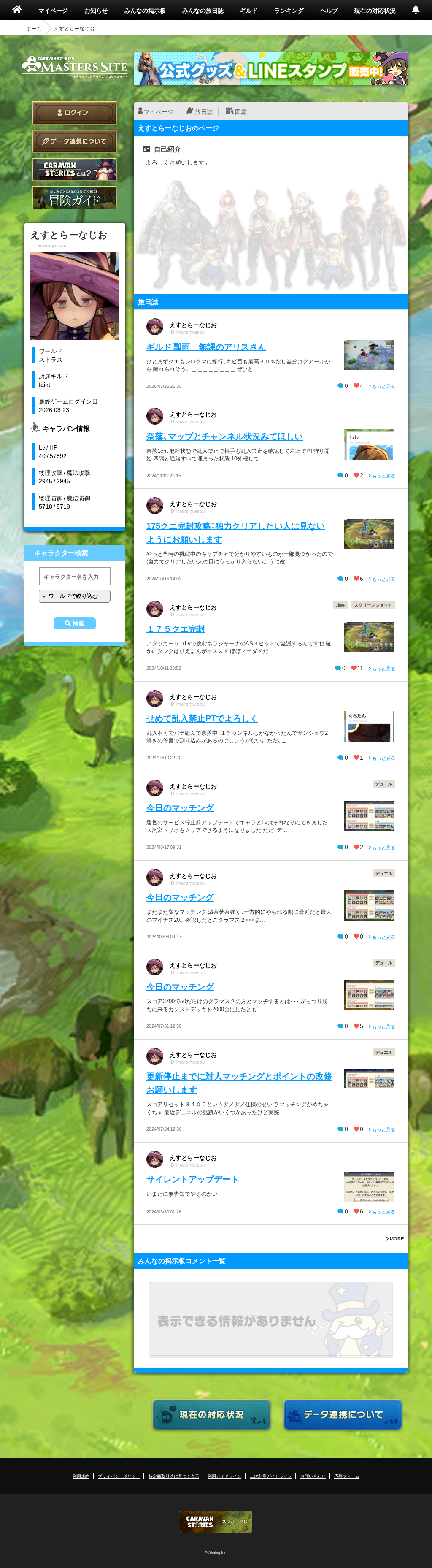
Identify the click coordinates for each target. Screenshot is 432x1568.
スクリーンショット (373, 604)
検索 (78, 623)
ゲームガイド (74, 197)
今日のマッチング (180, 807)
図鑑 (241, 111)
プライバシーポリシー (119, 1476)
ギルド (249, 10)
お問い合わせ (313, 1476)
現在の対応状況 (375, 10)
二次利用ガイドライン (271, 1476)
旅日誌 (204, 111)
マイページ (53, 10)
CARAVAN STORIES (216, 1522)
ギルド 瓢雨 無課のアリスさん (206, 346)
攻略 (340, 604)
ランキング (289, 10)
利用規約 (81, 1476)
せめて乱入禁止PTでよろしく (202, 718)
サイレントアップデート (192, 1179)
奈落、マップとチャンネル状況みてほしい (224, 436)
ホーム (33, 28)
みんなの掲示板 (145, 10)
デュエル (383, 783)
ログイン (74, 113)
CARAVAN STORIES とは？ (74, 169)
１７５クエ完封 (175, 628)
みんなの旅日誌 (203, 10)
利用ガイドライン (224, 1476)
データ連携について (74, 141)
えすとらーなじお (193, 324)
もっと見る (383, 386)
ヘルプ (329, 10)
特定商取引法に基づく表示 (173, 1476)
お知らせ (96, 10)
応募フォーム (346, 1476)
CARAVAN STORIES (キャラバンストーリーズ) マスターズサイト (75, 67)
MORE (396, 1238)
